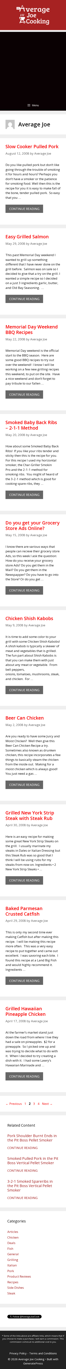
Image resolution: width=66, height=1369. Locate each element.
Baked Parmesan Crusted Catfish (24, 911)
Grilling (12, 1260)
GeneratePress (33, 1363)
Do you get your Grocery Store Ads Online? (32, 525)
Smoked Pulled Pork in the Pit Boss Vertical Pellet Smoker (32, 1160)
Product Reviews (19, 1276)
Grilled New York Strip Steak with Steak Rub (30, 815)
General (13, 1254)
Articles (12, 1232)
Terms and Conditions (43, 1353)
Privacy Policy (18, 1353)
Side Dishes (15, 1287)
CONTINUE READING (26, 209)
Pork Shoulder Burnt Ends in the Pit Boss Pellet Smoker (32, 1138)
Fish (10, 1248)
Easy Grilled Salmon (27, 236)
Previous (14, 1104)
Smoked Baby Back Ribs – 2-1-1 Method (31, 425)
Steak (11, 1293)
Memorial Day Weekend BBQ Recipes (32, 329)
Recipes (12, 1282)
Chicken (13, 1237)
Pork (10, 1271)
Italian (12, 1265)
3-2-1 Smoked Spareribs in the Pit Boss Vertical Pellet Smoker (30, 1186)
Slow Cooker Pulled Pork (32, 146)
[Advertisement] (33, 65)
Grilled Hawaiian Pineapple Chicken (26, 1011)
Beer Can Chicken (25, 718)
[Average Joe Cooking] (33, 15)
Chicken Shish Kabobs (29, 618)
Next (47, 1104)
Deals (11, 1243)
